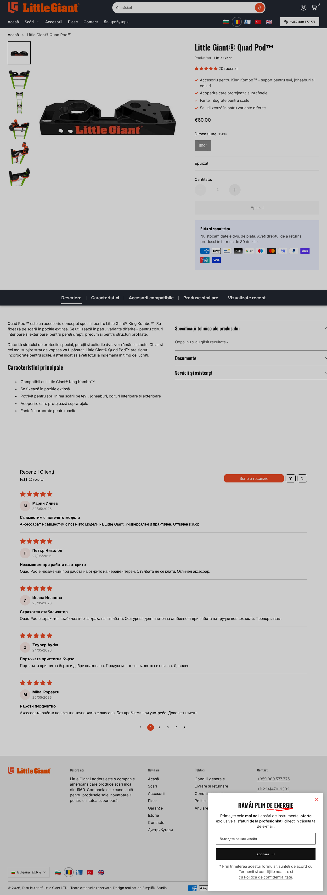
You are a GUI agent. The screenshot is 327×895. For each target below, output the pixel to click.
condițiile (267, 871)
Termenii (246, 871)
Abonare (262, 854)
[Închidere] (316, 799)
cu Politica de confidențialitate (265, 877)
